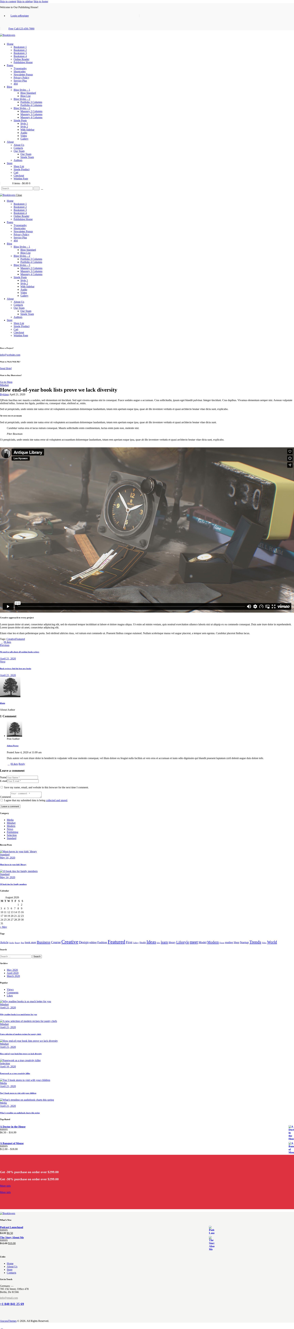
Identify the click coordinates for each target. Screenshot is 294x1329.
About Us (12, 1266)
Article (4, 942)
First (129, 942)
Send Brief (6, 368)
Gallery (136, 943)
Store (9, 1269)
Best (22, 943)
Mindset (4, 385)
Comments (12, 992)
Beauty (17, 943)
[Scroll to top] (2, 1327)
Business (43, 942)
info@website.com (10, 354)
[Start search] (36, 188)
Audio (11, 943)
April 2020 (13, 973)
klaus (2, 703)
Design (84, 942)
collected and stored (56, 800)
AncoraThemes (8, 1320)
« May (3, 926)
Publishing (12, 832)
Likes (10, 995)
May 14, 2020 (7, 857)
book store (30, 942)
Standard (11, 838)
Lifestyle (182, 942)
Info (158, 943)
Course (56, 942)
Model (203, 942)
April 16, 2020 (8, 1066)
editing (93, 942)
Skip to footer (41, 1)
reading (229, 942)
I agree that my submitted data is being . (36, 800)
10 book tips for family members (13, 884)
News (10, 829)
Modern (11, 826)
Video (264, 943)
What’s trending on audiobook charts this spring (20, 1113)
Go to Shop (6, 382)
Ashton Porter (13, 746)
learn (164, 942)
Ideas (151, 941)
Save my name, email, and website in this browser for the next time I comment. (46, 787)
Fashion (102, 942)
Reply (22, 763)
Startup (244, 942)
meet (194, 942)
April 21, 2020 (8, 1007)
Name (3, 777)
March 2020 (13, 976)
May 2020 (12, 969)
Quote (221, 943)
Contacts (11, 1272)
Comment (5, 796)
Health (143, 942)
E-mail (3, 780)
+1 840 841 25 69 (12, 1304)
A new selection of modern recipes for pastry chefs (20, 1034)
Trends (255, 942)
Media (10, 819)
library (172, 942)
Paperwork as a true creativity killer (15, 1073)
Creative (10, 639)
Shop (236, 942)
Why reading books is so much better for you (18, 1014)
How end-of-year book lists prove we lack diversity (21, 1054)
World (272, 942)
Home (10, 1263)
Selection (12, 835)
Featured (20, 639)
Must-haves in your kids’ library (13, 864)
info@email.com (9, 1297)
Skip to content (8, 1)
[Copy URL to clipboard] (24, 642)
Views (10, 989)
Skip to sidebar (25, 1)
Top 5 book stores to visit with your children (18, 1093)
